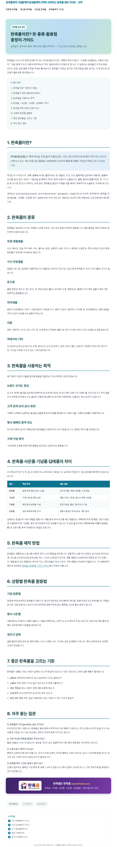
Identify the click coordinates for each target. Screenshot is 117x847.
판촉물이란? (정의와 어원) (25, 88)
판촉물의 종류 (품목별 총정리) (26, 93)
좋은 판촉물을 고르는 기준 (25, 118)
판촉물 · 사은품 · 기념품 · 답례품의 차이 (31, 103)
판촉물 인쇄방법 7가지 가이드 (35, 565)
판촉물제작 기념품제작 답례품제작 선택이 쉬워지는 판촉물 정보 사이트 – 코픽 (44, 2)
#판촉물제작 (13, 804)
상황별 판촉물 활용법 (22, 113)
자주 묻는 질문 (19, 123)
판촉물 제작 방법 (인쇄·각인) (26, 108)
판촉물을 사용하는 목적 (23, 98)
